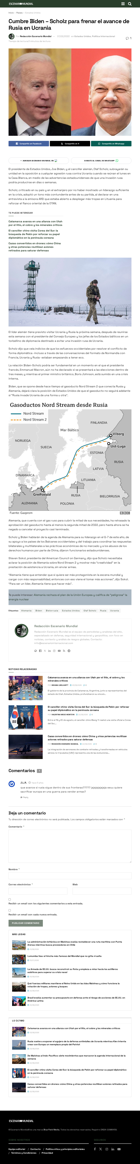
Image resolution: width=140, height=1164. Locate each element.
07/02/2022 (63, 36)
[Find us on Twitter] (100, 1149)
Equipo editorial (17, 1149)
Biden (39, 610)
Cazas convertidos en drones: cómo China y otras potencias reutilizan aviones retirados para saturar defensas (35, 247)
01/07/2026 (34, 960)
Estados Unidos (32, 12)
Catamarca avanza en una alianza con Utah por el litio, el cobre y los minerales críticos (73, 1028)
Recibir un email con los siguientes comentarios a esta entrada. (46, 903)
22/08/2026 (83, 714)
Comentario (17, 826)
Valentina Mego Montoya (63, 714)
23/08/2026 (77, 685)
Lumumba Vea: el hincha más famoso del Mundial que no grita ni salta (64, 956)
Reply (25, 797)
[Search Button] (129, 3)
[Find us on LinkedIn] (112, 1149)
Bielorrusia (52, 610)
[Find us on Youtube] (119, 1149)
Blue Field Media (51, 1129)
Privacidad (47, 1152)
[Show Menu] (123, 3)
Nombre (14, 869)
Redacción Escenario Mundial (35, 36)
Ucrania (114, 610)
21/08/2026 (34, 949)
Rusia (103, 610)
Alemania (26, 610)
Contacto (35, 1149)
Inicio (11, 12)
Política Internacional (103, 36)
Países (19, 12)
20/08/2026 (34, 977)
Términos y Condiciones (23, 1152)
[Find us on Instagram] (107, 1149)
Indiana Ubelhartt (60, 685)
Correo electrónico (21, 884)
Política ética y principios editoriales (65, 1149)
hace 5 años (37, 782)
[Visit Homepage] (21, 3)
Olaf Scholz (90, 610)
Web (75, 884)
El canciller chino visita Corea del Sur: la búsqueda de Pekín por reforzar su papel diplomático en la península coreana (34, 234)
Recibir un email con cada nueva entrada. (33, 914)
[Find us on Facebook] (95, 1149)
